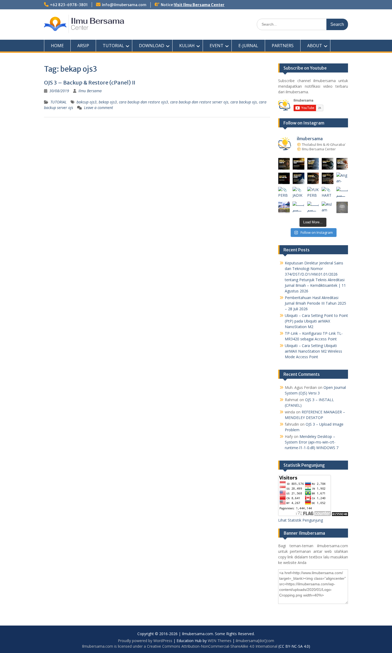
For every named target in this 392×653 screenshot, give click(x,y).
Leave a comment (98, 107)
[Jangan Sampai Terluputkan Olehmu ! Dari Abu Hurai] (299, 178)
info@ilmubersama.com (124, 4)
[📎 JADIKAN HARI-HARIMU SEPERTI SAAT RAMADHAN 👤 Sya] (299, 193)
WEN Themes (219, 640)
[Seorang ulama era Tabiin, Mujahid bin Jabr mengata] (284, 178)
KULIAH (187, 46)
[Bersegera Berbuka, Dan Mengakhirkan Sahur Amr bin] (299, 164)
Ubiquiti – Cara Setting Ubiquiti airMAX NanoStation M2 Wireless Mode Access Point (313, 351)
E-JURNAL (248, 46)
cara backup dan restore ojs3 (143, 101)
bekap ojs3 (108, 101)
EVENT (216, 46)
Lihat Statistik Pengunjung (300, 520)
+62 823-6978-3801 (69, 4)
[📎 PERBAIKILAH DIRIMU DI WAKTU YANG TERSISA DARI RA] (284, 193)
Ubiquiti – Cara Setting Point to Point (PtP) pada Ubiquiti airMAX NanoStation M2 (316, 321)
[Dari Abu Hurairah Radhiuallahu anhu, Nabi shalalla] (313, 178)
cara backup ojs (243, 101)
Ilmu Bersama (90, 90)
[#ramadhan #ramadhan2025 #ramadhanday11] (313, 164)
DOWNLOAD (151, 46)
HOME (57, 46)
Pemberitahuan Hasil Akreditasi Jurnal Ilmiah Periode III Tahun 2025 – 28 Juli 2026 (315, 303)
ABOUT (314, 46)
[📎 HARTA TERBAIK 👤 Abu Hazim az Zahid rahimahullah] (328, 193)
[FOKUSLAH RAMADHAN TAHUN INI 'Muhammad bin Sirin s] (284, 164)
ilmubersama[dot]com (255, 640)
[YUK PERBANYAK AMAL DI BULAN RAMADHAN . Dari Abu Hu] (313, 193)
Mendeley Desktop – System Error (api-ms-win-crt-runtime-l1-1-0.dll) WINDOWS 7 (311, 442)
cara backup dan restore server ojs (199, 101)
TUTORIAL (113, 46)
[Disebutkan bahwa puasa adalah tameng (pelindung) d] (328, 164)
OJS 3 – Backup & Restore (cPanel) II (89, 82)
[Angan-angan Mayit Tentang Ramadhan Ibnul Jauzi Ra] (342, 178)
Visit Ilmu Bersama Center (199, 4)
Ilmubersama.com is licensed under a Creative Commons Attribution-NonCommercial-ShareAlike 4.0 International (179, 646)
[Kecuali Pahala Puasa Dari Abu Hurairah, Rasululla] (328, 178)
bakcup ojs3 (87, 101)
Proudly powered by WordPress (145, 640)
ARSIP (83, 46)
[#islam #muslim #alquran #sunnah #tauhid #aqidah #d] (328, 207)
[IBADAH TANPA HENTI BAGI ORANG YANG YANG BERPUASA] (342, 164)
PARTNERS (283, 46)
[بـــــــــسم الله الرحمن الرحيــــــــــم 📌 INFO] (342, 193)
